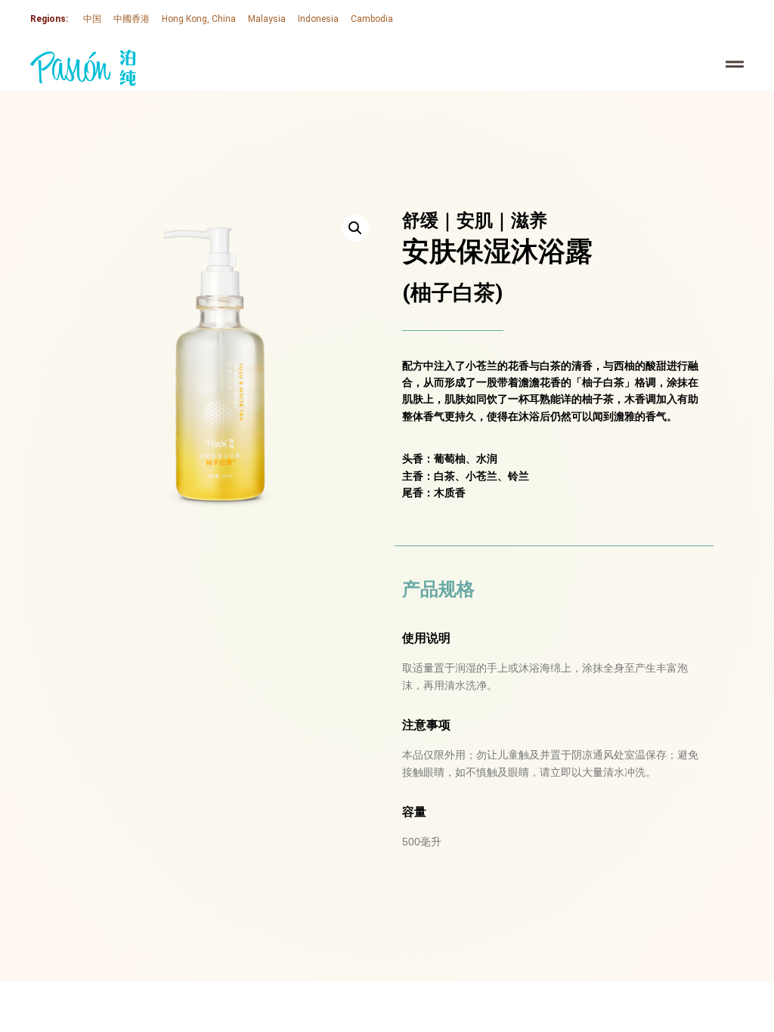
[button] (355, 228)
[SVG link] (83, 68)
